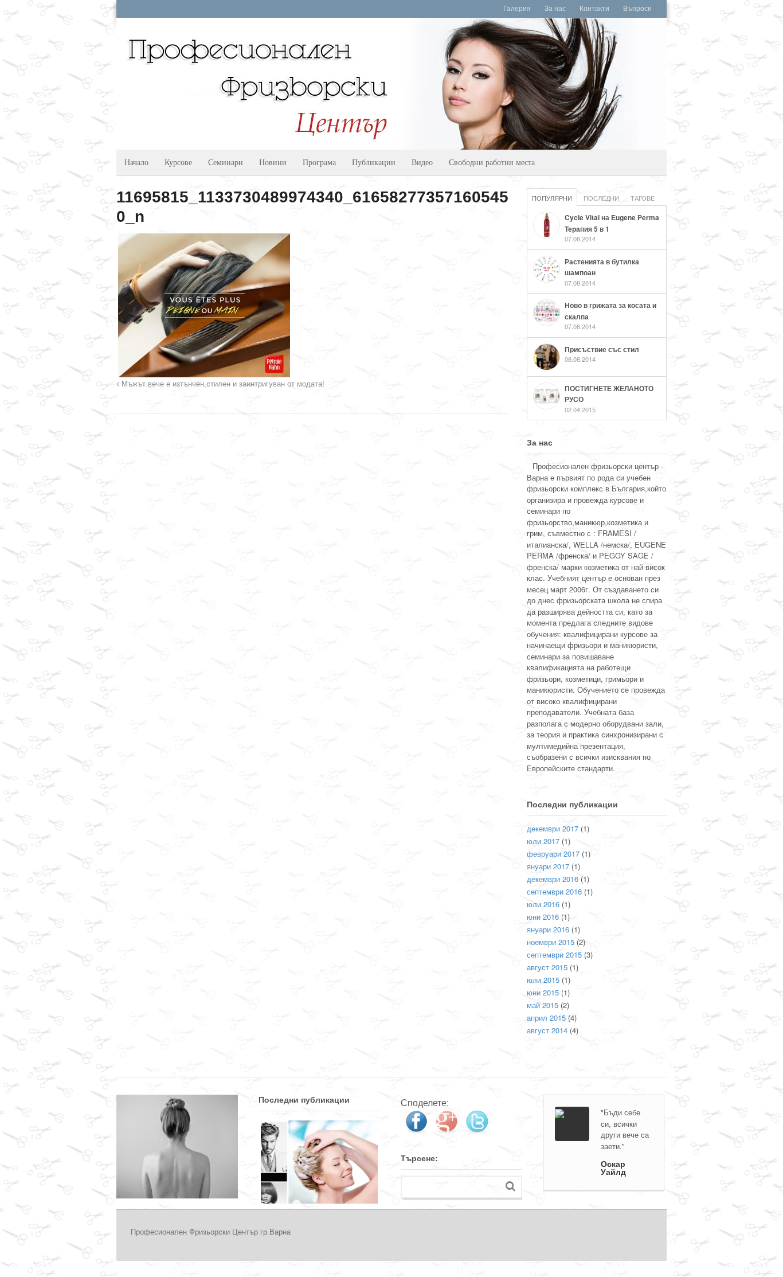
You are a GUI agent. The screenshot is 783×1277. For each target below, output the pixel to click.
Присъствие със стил (602, 349)
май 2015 (542, 1004)
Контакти (594, 9)
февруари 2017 (553, 853)
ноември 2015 (550, 941)
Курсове (178, 162)
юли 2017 (543, 840)
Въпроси (637, 9)
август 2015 (547, 967)
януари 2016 (548, 929)
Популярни (552, 197)
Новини (273, 162)
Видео (422, 162)
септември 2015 (554, 954)
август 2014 (547, 1030)
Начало (136, 162)
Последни (601, 197)
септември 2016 (554, 891)
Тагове (643, 197)
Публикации (374, 162)
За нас (555, 9)
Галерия (517, 9)
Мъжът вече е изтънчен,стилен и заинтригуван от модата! (221, 384)
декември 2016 (552, 878)
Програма (319, 162)
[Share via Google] (446, 1129)
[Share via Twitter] (477, 1129)
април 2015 (546, 1017)
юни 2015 (543, 992)
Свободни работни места (492, 162)
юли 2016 (543, 904)
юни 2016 (543, 916)
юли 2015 (543, 979)
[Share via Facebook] (416, 1129)
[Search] (510, 1186)
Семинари (225, 162)
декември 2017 (552, 828)
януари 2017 (548, 866)
